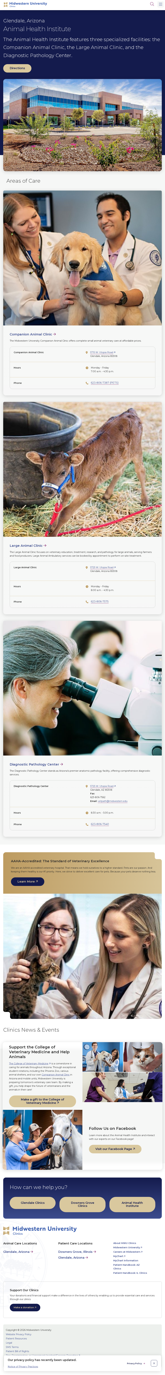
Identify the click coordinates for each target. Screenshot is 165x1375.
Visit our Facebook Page (113, 1149)
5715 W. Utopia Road (101, 352)
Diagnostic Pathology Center (34, 764)
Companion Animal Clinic (31, 334)
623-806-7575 (100, 601)
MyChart (118, 1256)
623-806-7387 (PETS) (105, 382)
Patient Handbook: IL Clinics (130, 1273)
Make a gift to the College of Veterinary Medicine (42, 1101)
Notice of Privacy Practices (23, 1366)
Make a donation (24, 1307)
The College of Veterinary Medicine (28, 1063)
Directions (17, 68)
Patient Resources (16, 1338)
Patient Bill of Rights (17, 1351)
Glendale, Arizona (16, 1252)
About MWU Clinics (124, 1243)
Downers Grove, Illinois (75, 1252)
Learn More (26, 881)
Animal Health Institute (132, 1204)
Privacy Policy (134, 1363)
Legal (9, 1342)
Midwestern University (126, 1247)
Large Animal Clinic (26, 546)
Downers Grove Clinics (82, 1204)
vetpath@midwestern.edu (112, 801)
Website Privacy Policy (18, 1334)
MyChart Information (125, 1260)
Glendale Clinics (33, 1203)
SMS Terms (12, 1347)
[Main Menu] (160, 4)
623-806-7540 (100, 824)
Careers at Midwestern (126, 1251)
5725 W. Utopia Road (101, 567)
